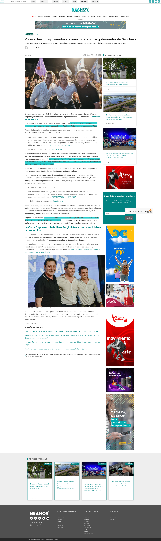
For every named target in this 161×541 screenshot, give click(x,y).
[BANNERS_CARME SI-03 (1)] (120, 189)
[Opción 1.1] (80, 28)
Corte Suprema (42, 354)
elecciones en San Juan (69, 354)
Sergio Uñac (38, 356)
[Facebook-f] (159, 1)
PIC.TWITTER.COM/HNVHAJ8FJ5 (64, 197)
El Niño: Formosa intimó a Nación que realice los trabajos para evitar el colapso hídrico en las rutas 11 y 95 (119, 117)
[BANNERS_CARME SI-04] (120, 365)
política (86, 354)
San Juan (32, 356)
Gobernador (80, 354)
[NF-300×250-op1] (120, 307)
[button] (84, 55)
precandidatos (93, 354)
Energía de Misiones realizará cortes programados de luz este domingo (39, 486)
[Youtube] (156, 1)
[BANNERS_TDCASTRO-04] (120, 281)
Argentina (30, 34)
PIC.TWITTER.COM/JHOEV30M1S (58, 145)
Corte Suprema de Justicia (54, 354)
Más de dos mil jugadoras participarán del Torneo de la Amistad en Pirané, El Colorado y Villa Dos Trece (119, 155)
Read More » (33, 490)
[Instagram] (150, 1)
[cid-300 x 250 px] (120, 391)
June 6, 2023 (57, 149)
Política (36, 34)
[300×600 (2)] (120, 449)
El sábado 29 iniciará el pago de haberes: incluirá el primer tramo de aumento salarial (121, 484)
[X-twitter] (153, 1)
